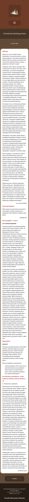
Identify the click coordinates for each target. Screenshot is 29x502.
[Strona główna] (14, 11)
